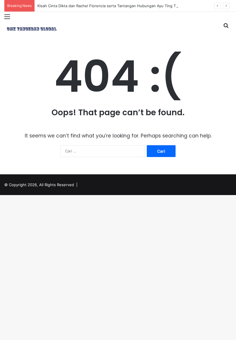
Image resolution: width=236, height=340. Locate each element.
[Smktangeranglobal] (31, 29)
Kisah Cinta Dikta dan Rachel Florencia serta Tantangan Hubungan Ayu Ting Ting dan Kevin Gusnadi (126, 5)
